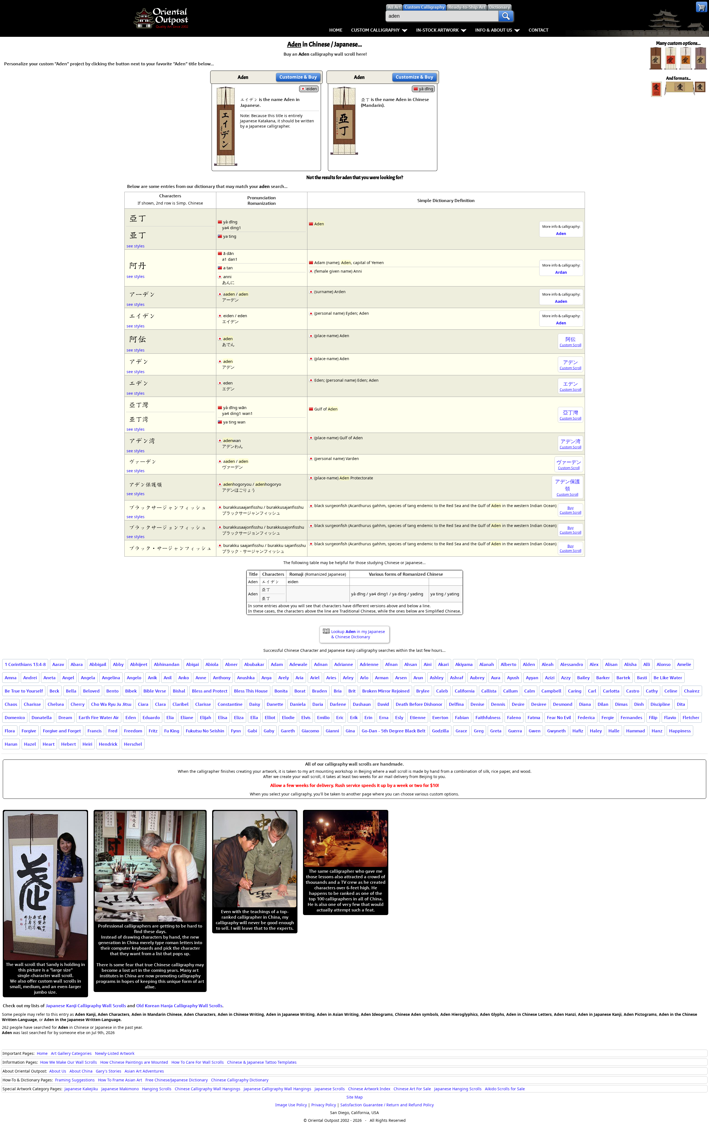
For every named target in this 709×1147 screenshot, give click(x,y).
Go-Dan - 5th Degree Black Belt (393, 730)
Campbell (551, 691)
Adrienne (369, 664)
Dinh (639, 704)
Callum (510, 691)
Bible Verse (154, 691)
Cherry (77, 704)
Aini (427, 664)
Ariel (315, 677)
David (383, 704)
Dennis (498, 704)
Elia (170, 717)
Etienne (418, 717)
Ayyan (532, 677)
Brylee (423, 691)
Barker (603, 677)
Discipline (660, 704)
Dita (681, 704)
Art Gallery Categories (71, 1053)
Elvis (305, 717)
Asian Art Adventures (144, 1071)
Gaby (269, 730)
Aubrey (477, 677)
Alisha (630, 664)
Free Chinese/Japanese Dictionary (176, 1080)
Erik (354, 717)
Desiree (538, 704)
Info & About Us (493, 30)
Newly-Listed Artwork (114, 1053)
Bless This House (251, 691)
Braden (319, 691)
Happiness (680, 730)
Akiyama (464, 664)
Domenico (15, 717)
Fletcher (691, 717)
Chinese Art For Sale (412, 1088)
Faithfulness (488, 717)
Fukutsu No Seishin (205, 730)
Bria (338, 691)
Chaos (11, 704)
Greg (479, 730)
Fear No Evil (559, 717)
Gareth (288, 730)
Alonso (664, 664)
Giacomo (310, 730)
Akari (443, 664)
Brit (352, 691)
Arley (348, 677)
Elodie (288, 717)
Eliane (187, 717)
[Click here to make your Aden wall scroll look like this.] (225, 163)
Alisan (611, 664)
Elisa (222, 717)
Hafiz (577, 730)
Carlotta (611, 691)
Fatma (534, 717)
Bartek (623, 677)
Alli (646, 664)
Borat (299, 691)
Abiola (212, 664)
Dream (65, 717)
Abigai (192, 664)
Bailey (583, 677)
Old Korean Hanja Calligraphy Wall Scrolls (179, 1005)
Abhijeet (138, 664)
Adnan (321, 664)
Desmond (562, 704)
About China (81, 1071)
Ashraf (456, 677)
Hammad (635, 730)
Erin (368, 717)
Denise (477, 704)
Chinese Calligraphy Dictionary (239, 1080)
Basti (642, 677)
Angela (88, 677)
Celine (670, 691)
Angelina (111, 677)
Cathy (652, 691)
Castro (632, 691)
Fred (112, 730)
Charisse (32, 704)
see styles (136, 246)
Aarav (58, 664)
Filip (653, 717)
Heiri (87, 744)
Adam (277, 664)
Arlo (364, 677)
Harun (11, 744)
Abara (77, 664)
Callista (489, 691)
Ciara (143, 704)
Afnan (391, 664)
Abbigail (97, 664)
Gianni (332, 730)
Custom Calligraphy (375, 30)
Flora (10, 730)
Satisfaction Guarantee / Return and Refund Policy (387, 1104)
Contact (538, 30)
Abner (231, 664)
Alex (594, 664)
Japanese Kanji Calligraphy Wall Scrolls (86, 1005)
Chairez (692, 691)
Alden (529, 664)
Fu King (171, 730)
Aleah (548, 664)
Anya (266, 677)
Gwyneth (556, 730)
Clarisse (203, 704)
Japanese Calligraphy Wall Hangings (277, 1088)
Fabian (462, 717)
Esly (399, 717)
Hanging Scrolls (156, 1088)
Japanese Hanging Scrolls (458, 1088)
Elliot (270, 717)
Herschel (133, 744)
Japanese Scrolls (330, 1088)
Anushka (246, 677)
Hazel (30, 744)
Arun (418, 677)
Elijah (205, 717)
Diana (585, 704)
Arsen (401, 677)
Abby (118, 664)
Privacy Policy (323, 1104)
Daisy (254, 704)
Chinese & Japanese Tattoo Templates (262, 1062)
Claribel (181, 704)
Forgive (29, 730)
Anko (183, 677)
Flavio (670, 717)
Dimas (621, 704)
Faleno (514, 717)
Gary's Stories (108, 1071)
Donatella (42, 717)
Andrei (30, 677)
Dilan (603, 704)
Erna (384, 717)
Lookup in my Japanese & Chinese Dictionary (358, 634)
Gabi (252, 730)
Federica (586, 717)
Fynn (236, 730)
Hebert (68, 744)
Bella (71, 691)
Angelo (134, 677)
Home (335, 30)
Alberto (508, 664)
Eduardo (151, 717)
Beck (54, 691)
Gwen (535, 730)
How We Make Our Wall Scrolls (68, 1062)
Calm (529, 691)
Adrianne (343, 664)
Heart (49, 744)
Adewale (298, 664)
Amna (11, 677)
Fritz (153, 730)
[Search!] (506, 16)
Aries (331, 677)
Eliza (239, 717)
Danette (275, 704)
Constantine (230, 704)
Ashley (436, 677)
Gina (350, 730)
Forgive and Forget (62, 730)
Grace (461, 730)
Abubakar (254, 664)
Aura (495, 677)
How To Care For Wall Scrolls (197, 1062)
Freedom (133, 730)
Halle (614, 730)
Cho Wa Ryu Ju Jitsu (111, 704)
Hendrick (108, 744)
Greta (496, 730)
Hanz (657, 730)
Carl (592, 691)
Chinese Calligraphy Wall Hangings (207, 1088)
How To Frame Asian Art (120, 1080)
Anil (168, 677)
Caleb (442, 691)
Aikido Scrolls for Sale (505, 1088)
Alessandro (571, 664)
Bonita (281, 691)
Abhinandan (166, 664)
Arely (283, 677)
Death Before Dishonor (419, 704)
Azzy (566, 677)
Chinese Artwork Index (369, 1088)
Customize (298, 77)
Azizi (549, 677)
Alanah (486, 664)
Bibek (131, 691)
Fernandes (631, 717)
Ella (254, 717)
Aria (300, 677)
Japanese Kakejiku (81, 1088)
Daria (317, 704)
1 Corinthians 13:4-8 (25, 664)
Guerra (515, 730)
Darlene (338, 704)
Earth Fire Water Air (99, 717)
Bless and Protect (209, 691)
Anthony (221, 677)
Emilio (323, 717)
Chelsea (56, 704)
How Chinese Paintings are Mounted (134, 1062)
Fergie (608, 717)
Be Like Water (668, 677)
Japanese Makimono (120, 1088)
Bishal (179, 691)
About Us (57, 1071)
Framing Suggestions (75, 1080)
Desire (518, 704)
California (465, 691)
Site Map (354, 1097)
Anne (201, 677)
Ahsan (410, 664)
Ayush (513, 677)
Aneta (49, 677)
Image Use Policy (291, 1104)
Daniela (298, 704)
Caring (574, 691)
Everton (440, 717)
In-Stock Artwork (437, 30)
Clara (160, 704)
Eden (130, 717)
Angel (68, 677)
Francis (95, 730)
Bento (112, 691)
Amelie (684, 664)
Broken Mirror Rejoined (386, 691)
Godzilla (440, 730)
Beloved (91, 691)
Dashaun (362, 704)
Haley (596, 730)
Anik (152, 677)
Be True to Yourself (24, 691)
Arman (382, 677)
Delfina (456, 704)
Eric (339, 717)
